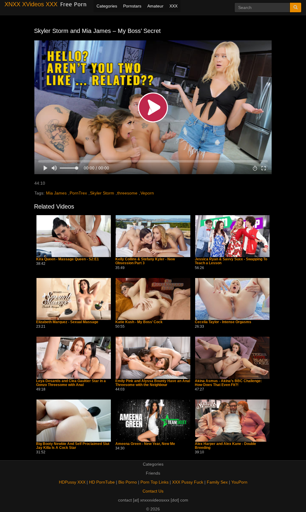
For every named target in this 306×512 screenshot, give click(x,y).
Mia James (56, 193)
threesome (127, 193)
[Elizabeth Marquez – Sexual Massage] (73, 299)
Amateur (155, 6)
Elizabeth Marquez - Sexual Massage (67, 322)
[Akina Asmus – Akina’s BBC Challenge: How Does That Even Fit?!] (232, 357)
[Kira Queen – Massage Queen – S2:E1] (73, 236)
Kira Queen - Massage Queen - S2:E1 (67, 259)
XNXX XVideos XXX (30, 4)
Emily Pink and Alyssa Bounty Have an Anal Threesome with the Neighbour (152, 383)
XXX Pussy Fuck (187, 482)
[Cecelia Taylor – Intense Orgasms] (232, 299)
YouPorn (239, 482)
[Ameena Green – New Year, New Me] (152, 420)
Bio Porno (127, 482)
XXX (173, 6)
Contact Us (153, 491)
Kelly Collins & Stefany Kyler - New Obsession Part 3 (145, 261)
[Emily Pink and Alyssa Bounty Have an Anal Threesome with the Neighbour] (152, 357)
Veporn (147, 193)
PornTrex (78, 193)
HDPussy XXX (72, 482)
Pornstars (132, 6)
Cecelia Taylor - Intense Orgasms (223, 322)
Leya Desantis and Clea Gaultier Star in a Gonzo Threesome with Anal (71, 383)
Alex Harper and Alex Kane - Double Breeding (225, 446)
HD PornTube (102, 482)
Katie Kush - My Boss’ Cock (139, 322)
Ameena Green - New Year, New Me (145, 444)
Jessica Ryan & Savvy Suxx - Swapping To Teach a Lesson (231, 261)
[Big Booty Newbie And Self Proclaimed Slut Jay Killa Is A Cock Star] (73, 420)
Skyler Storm (102, 193)
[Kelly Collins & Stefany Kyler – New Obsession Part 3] (152, 236)
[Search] (296, 7)
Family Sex (217, 482)
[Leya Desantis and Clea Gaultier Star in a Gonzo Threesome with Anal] (73, 357)
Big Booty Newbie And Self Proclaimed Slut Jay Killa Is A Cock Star (72, 446)
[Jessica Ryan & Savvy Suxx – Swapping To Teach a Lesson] (232, 236)
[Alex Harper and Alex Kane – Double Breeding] (232, 420)
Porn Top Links (154, 482)
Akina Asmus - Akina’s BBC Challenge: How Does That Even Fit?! (228, 383)
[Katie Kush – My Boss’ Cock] (152, 299)
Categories (107, 6)
